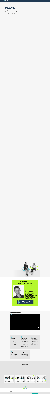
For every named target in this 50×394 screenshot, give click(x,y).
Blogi (42, 0)
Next (40, 294)
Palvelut (34, 0)
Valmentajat (44, 0)
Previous (9, 294)
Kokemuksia (40, 0)
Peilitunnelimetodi (37, 0)
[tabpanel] (25, 294)
